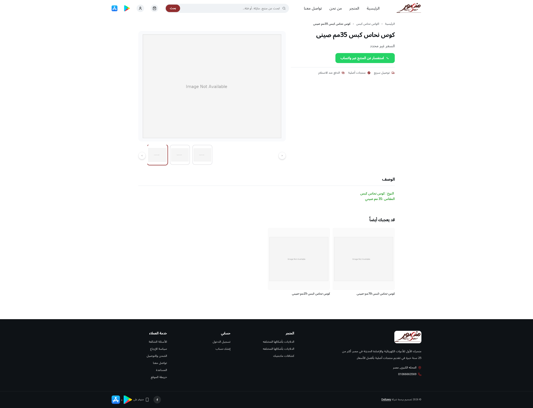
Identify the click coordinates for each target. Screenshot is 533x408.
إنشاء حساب (222, 349)
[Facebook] (157, 399)
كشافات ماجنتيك (283, 356)
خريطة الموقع (159, 377)
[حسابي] (154, 8)
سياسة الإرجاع (158, 349)
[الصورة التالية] (142, 155)
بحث (173, 8)
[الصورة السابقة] (282, 155)
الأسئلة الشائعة (158, 342)
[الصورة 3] (202, 155)
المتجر (354, 8)
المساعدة (161, 370)
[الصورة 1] (157, 154)
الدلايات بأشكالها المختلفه (278, 342)
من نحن (335, 8)
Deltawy (386, 399)
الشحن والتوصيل (157, 356)
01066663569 (407, 374)
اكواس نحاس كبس (367, 24)
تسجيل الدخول (221, 342)
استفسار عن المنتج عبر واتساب (362, 58)
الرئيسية (373, 8)
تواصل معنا (313, 8)
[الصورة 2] (180, 155)
